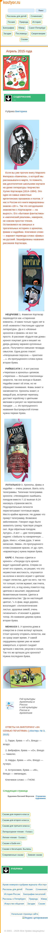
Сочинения (36, 16)
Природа (23, 22)
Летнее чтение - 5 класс (14, 837)
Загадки (7, 33)
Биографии (8, 28)
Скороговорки (38, 33)
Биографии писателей (34, 894)
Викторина (21, 111)
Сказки (24, 39)
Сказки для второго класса (15, 820)
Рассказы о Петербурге (14, 899)
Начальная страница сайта (24, 914)
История (36, 22)
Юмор (22, 28)
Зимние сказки (35, 855)
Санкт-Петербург (37, 28)
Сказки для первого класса (15, 814)
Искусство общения (14, 904)
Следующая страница (15, 791)
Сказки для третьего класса (15, 826)
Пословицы (21, 33)
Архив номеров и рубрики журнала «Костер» (25, 885)
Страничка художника (40, 797)
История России (12, 894)
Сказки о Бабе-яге (11, 843)
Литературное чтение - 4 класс (17, 831)
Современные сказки (12, 855)
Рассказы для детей (16, 16)
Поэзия (11, 22)
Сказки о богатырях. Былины (16, 849)
